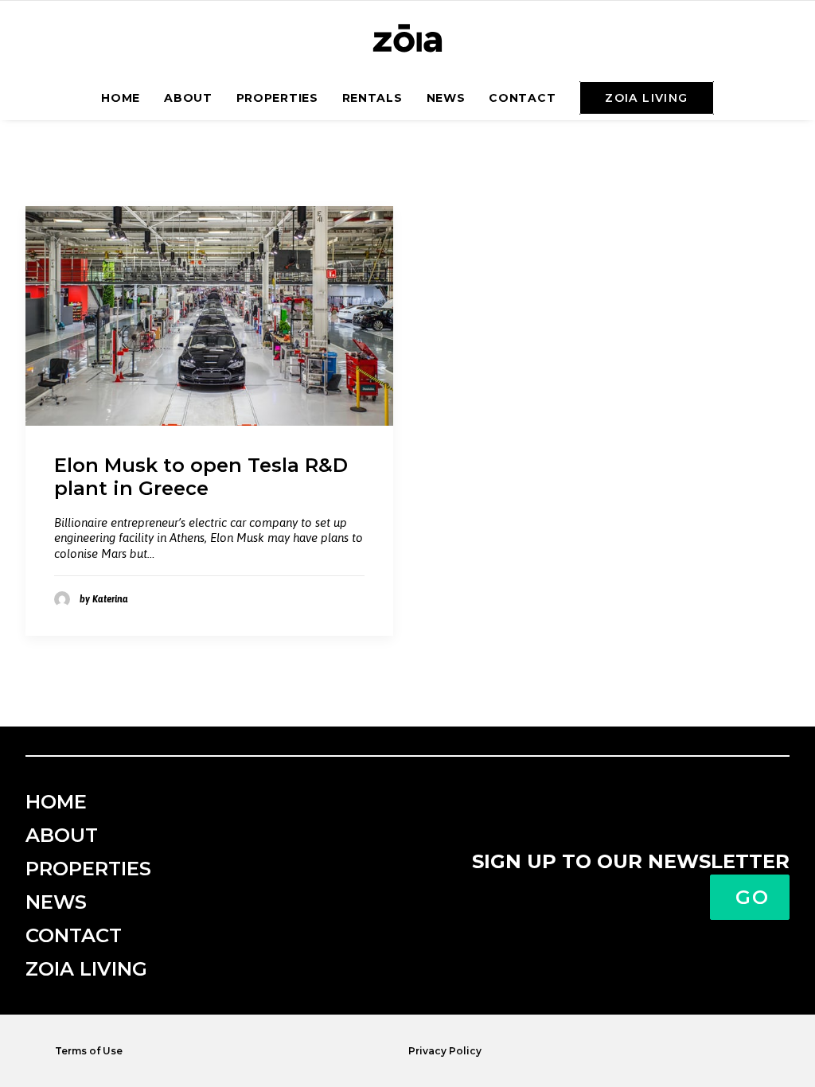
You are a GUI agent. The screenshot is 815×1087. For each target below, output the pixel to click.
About (188, 98)
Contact (522, 98)
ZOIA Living (86, 968)
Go (752, 897)
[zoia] (407, 38)
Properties (277, 98)
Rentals (372, 98)
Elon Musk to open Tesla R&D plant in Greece (201, 477)
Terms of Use (89, 1051)
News (446, 98)
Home (120, 98)
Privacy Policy (445, 1051)
